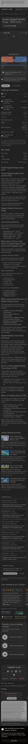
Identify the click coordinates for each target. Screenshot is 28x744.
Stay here (14, 740)
